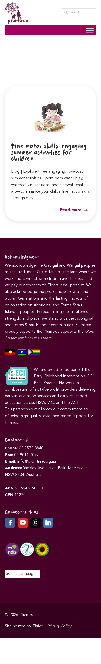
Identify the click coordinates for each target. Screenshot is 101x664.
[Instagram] (35, 523)
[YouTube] (23, 523)
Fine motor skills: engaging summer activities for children (49, 153)
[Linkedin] (48, 523)
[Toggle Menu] (90, 30)
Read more (71, 210)
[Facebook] (10, 523)
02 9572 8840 (31, 448)
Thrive (37, 626)
